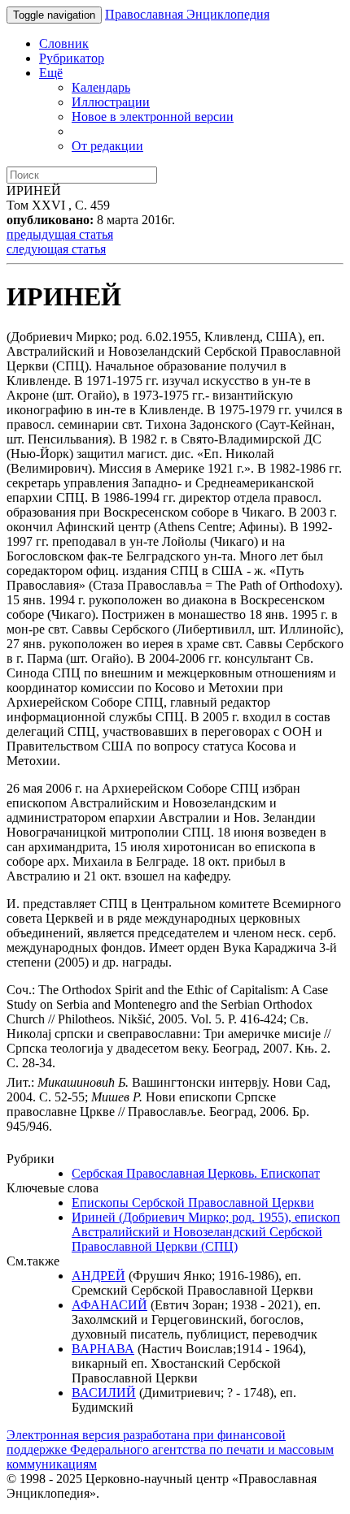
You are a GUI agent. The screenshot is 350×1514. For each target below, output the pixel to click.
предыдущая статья (60, 234)
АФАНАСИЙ (109, 1305)
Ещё (51, 73)
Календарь (101, 87)
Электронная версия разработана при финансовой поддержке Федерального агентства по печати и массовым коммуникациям (170, 1449)
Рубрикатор (71, 58)
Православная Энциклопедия (187, 14)
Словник (64, 43)
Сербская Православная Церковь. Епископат (196, 1173)
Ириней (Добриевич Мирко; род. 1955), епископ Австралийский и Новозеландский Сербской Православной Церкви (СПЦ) (206, 1231)
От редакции (107, 146)
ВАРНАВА (103, 1349)
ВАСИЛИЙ (104, 1392)
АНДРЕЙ (98, 1276)
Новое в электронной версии (153, 116)
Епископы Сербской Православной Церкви (193, 1202)
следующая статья (56, 249)
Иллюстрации (111, 102)
